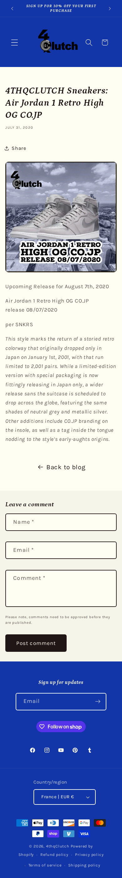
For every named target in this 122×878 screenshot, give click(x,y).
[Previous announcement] (12, 8)
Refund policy (54, 854)
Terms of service (45, 865)
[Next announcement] (110, 8)
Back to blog (65, 467)
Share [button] (19, 148)
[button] (15, 42)
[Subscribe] (98, 701)
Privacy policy (89, 854)
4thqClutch (57, 846)
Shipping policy (84, 865)
